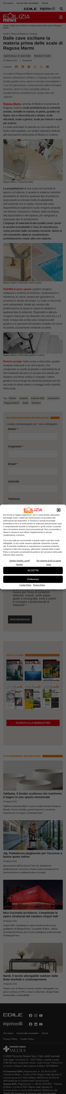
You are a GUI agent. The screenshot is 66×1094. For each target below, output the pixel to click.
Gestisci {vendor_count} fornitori (19, 563)
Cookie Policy (25, 585)
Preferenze (33, 579)
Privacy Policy (39, 585)
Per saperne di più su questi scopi (49, 563)
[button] (58, 510)
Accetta (33, 570)
